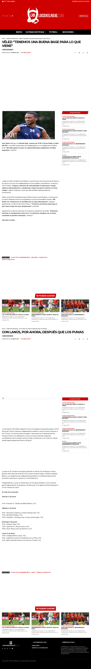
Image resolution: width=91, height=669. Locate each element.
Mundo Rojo (43, 257)
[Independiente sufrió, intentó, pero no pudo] (45, 306)
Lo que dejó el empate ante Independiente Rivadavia (71, 157)
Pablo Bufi (27, 52)
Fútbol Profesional (12, 38)
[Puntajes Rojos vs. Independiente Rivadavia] (75, 306)
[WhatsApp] (10, 16)
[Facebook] (2, 16)
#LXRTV (64, 155)
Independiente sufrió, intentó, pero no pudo (74, 131)
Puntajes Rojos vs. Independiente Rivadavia (73, 144)
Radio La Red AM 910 (8, 259)
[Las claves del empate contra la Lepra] (16, 306)
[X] (7, 16)
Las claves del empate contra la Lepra (73, 118)
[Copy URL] (87, 52)
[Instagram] (5, 16)
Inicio (3, 38)
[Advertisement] (75, 69)
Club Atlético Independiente (20, 257)
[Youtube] (12, 16)
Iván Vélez (34, 257)
